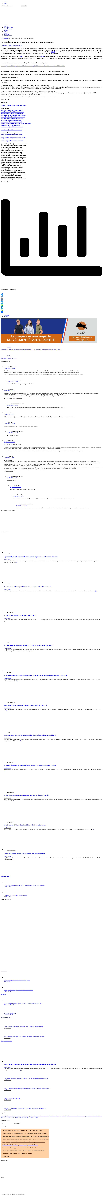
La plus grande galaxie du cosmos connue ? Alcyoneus (17, 980)
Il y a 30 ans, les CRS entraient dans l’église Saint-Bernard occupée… (25, 825)
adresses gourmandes (6, 1017)
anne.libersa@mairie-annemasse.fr (11, 130)
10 (13, 1004)
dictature (26, 1116)
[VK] (51, 300)
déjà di (53, 52)
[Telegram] (51, 302)
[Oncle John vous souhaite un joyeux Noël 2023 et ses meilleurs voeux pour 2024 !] (10, 1000)
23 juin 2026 (7, 1028)
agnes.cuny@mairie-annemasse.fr (11, 120)
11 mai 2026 (7, 981)
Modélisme (6, 34)
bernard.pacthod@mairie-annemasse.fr (13, 117)
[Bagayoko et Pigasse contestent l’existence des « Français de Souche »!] (19, 701)
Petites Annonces (8, 35)
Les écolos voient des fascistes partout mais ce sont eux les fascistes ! (24, 853)
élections (36, 1117)
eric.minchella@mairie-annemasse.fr (12, 113)
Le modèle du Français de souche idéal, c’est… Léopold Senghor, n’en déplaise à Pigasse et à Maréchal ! (35, 675)
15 (10, 981)
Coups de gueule (8, 28)
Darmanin (23, 1116)
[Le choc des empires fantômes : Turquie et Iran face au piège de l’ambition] (19, 790)
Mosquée (6, 316)
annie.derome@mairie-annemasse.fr (12, 127)
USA (23, 1117)
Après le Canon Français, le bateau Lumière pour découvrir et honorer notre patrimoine (24, 885)
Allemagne (9, 1116)
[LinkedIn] (51, 307)
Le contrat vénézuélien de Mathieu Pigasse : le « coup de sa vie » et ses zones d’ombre (30, 765)
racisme (5, 1117)
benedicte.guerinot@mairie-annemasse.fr (13, 115)
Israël (63, 1116)
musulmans (90, 1116)
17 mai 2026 (7, 1038)
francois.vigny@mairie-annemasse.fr (12, 141)
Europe (32, 1116)
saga (21, 56)
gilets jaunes (42, 1116)
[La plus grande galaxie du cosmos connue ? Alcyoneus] (10, 977)
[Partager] (51, 312)
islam (60, 1116)
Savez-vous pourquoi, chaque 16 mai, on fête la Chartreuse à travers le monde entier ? (24, 1036)
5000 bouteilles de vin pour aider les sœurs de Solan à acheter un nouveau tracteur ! (23, 1026)
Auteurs (5, 24)
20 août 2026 (7, 1080)
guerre (45, 1116)
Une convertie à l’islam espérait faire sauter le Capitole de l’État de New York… (28, 586)
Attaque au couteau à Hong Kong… (12, 1098)
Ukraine (20, 1117)
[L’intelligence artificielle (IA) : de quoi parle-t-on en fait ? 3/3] (10, 987)
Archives (6, 26)
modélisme (3, 994)
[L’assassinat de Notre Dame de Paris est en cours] (10, 892)
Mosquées (17, 45)
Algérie (5, 1116)
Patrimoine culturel (8, 27)
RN (7, 1117)
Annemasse (6, 315)
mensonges (82, 1116)
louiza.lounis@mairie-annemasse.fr (11, 122)
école (33, 1117)
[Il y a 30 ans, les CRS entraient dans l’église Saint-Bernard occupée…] (19, 820)
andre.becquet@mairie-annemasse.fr (12, 110)
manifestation (74, 1116)
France (35, 1116)
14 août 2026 (7, 1110)
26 (10, 1100)
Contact (5, 3)
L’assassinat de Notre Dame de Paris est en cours (15, 895)
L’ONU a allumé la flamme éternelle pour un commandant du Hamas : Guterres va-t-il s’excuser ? (27, 1088)
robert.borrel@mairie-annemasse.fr (11, 134)
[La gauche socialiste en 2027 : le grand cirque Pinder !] (19, 611)
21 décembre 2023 (8, 1004)
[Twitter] (51, 295)
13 (21, 45)
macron (70, 1116)
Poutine (2, 1117)
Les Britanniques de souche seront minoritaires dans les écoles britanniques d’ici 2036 (30, 735)
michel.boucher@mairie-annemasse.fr (12, 112)
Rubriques (6, 1)
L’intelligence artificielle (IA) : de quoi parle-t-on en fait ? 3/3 (18, 990)
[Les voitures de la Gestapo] (10, 1010)
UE (17, 1117)
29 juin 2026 (7, 886)
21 (10, 559)
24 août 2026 (7, 559)
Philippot (100, 1116)
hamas (48, 1116)
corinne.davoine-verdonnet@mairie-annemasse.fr (16, 123)
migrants (85, 1116)
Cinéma (5, 31)
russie (9, 1117)
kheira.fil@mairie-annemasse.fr (10, 125)
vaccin (25, 1117)
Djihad (30, 1116)
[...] (17, 562)
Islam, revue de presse (6, 1041)
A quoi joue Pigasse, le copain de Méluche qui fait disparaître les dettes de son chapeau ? (31, 557)
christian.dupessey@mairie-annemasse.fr (13, 105)
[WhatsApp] (51, 305)
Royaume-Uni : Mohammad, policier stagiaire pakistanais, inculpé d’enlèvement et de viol (25, 1108)
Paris (97, 1116)
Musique (6, 30)
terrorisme (12, 1117)
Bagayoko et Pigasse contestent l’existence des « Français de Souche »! (25, 705)
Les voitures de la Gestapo (10, 1013)
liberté (68, 1116)
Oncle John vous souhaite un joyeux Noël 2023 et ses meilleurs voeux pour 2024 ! (23, 1003)
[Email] (51, 297)
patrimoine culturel (5, 876)
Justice (65, 1116)
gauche (38, 1116)
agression (2, 1116)
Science (5, 33)
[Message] (51, 309)
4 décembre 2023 (8, 1014)
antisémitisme (13, 1116)
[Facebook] (51, 293)
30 (10, 1080)
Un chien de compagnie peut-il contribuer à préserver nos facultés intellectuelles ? (28, 645)
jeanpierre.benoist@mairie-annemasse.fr (13, 137)
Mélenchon (94, 1116)
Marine (78, 1116)
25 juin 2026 (7, 896)
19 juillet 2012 (4, 45)
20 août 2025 (7, 991)
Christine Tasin (11, 45)
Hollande (51, 1116)
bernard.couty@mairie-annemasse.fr (12, 118)
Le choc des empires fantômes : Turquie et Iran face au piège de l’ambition (26, 795)
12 (12, 1014)
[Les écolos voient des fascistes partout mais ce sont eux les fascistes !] (19, 849)
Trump (16, 1117)
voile (27, 1117)
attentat (18, 1116)
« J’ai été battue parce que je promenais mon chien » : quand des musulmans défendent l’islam (26, 1078)
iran (58, 1116)
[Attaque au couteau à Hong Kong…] (10, 1096)
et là (42, 56)
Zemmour (30, 1117)
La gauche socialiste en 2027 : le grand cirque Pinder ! (20, 615)
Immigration (55, 1116)
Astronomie (4, 971)
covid (20, 1116)
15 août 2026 (7, 1100)
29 (10, 896)
